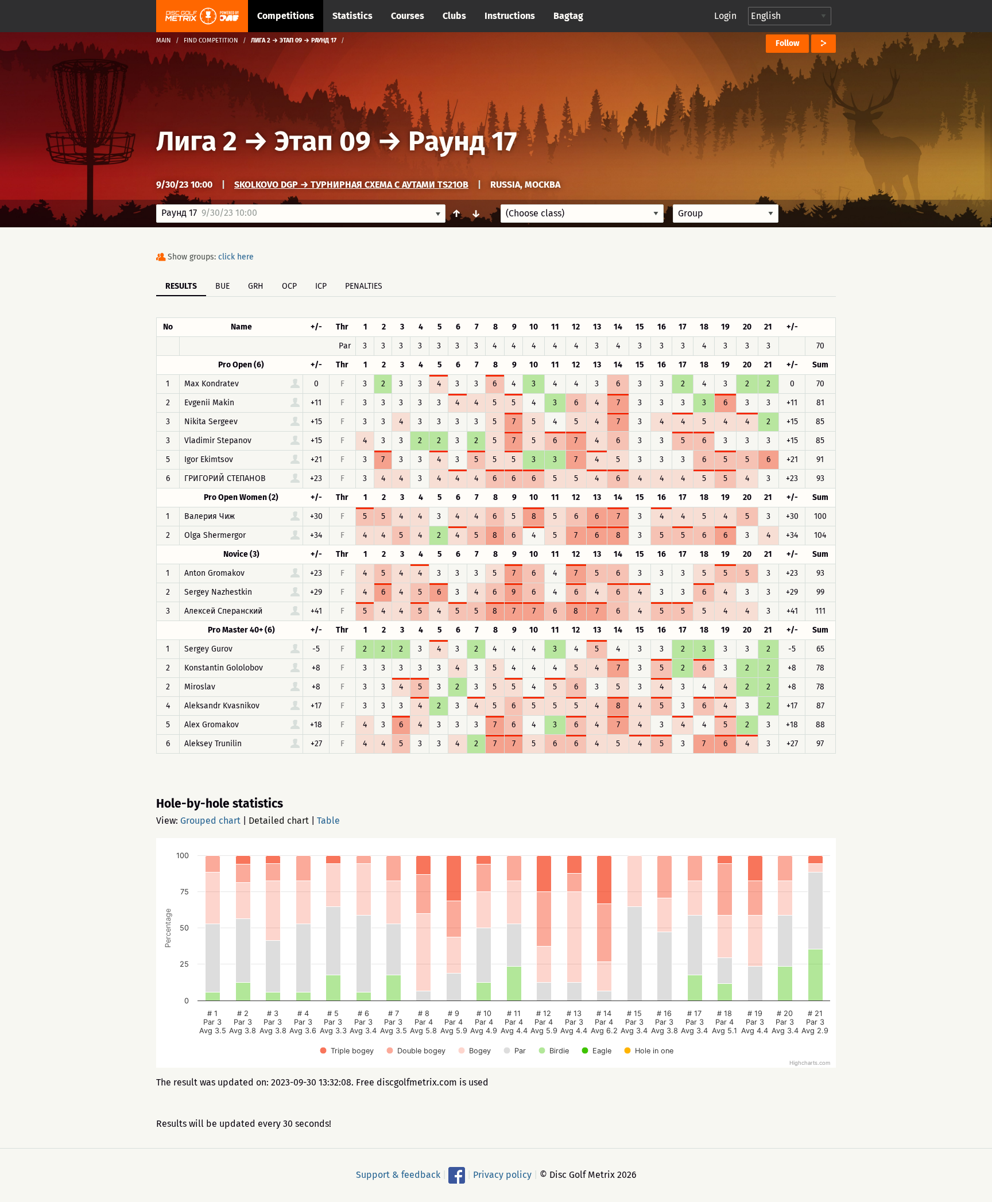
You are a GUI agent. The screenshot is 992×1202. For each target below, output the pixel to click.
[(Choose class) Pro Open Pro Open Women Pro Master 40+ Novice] (582, 213)
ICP (321, 286)
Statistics (352, 15)
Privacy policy (502, 1174)
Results (181, 286)
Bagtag (568, 15)
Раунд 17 (462, 141)
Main (163, 40)
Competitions (285, 15)
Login (725, 15)
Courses (407, 15)
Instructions (510, 15)
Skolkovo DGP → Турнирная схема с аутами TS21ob (351, 184)
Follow (787, 43)
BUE (222, 286)
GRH (256, 286)
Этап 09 (322, 141)
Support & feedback (398, 1174)
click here (236, 257)
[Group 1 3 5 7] (725, 213)
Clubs (454, 15)
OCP (289, 286)
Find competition (211, 40)
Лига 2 (196, 141)
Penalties (363, 286)
